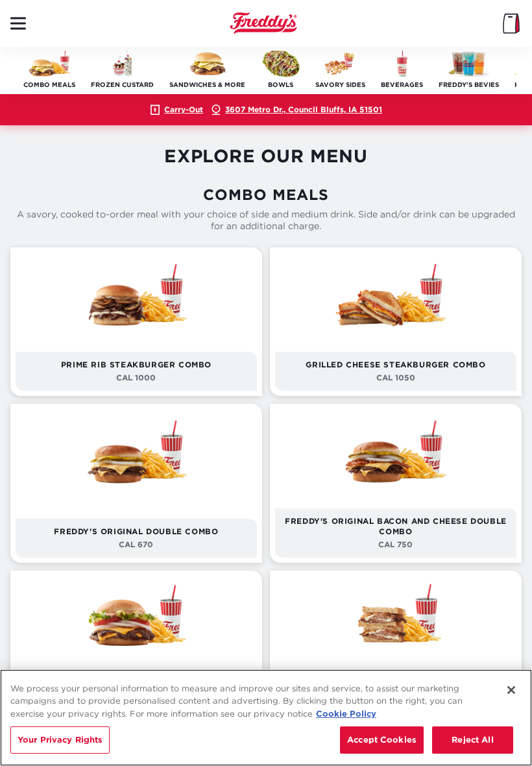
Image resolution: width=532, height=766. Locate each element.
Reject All (472, 739)
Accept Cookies (382, 739)
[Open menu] (18, 23)
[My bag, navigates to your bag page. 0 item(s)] (511, 23)
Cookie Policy (346, 713)
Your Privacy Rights (60, 739)
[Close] (511, 690)
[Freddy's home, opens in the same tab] (263, 23)
